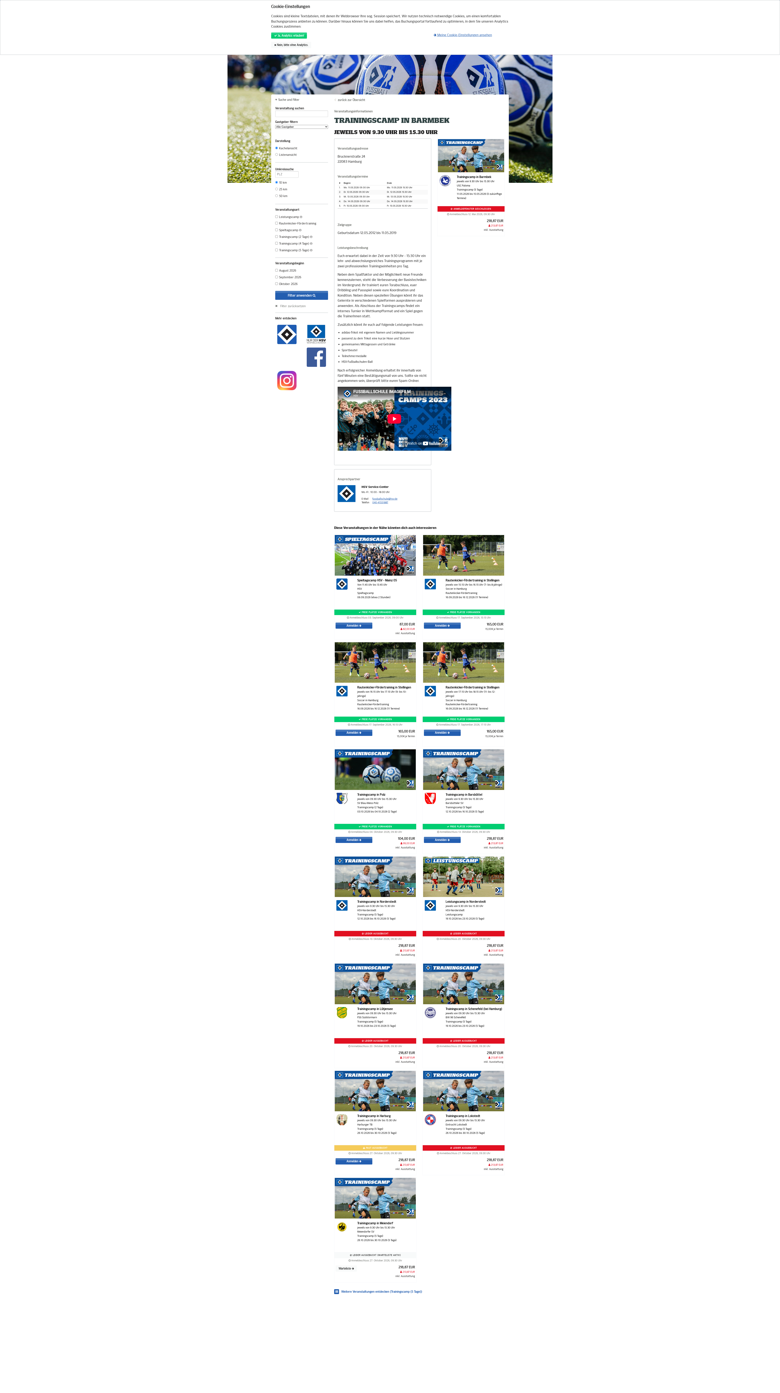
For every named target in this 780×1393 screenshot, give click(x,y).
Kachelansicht (288, 148)
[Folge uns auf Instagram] (287, 380)
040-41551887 (380, 502)
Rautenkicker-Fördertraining (297, 223)
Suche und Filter (288, 100)
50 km (283, 196)
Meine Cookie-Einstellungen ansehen (464, 35)
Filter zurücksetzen (293, 306)
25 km (283, 189)
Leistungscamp (289, 217)
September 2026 (290, 277)
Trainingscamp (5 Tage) (294, 250)
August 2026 (287, 270)
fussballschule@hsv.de (384, 498)
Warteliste (345, 1268)
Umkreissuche (284, 169)
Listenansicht (288, 155)
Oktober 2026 (288, 284)
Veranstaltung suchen (289, 108)
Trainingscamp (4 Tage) (294, 243)
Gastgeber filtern (286, 122)
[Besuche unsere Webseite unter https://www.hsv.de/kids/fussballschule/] (287, 334)
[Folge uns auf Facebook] (316, 357)
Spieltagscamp (289, 230)
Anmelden (353, 625)
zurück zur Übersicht (351, 100)
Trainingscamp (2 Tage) (294, 237)
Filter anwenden (300, 295)
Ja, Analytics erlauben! (290, 35)
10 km (283, 182)
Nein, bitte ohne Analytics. (292, 45)
